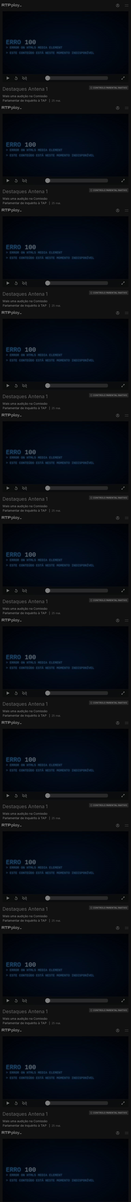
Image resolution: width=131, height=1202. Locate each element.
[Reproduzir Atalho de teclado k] (5, 1198)
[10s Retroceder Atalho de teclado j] (14, 1198)
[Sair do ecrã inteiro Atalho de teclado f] (125, 1198)
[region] (65, 601)
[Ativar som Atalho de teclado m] (22, 1198)
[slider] (78, 1198)
